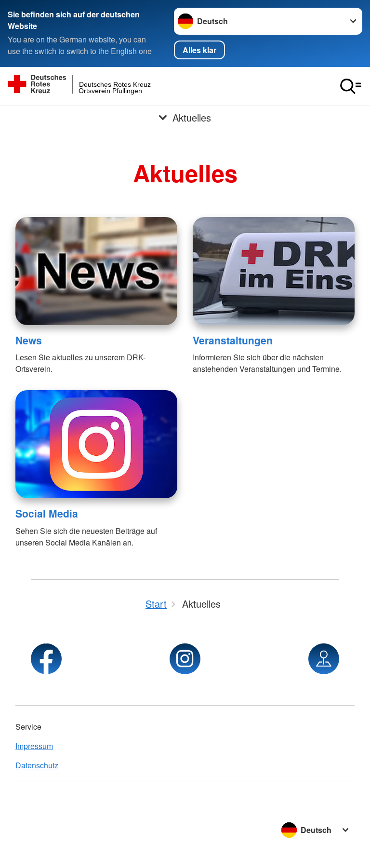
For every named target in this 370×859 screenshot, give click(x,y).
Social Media (46, 513)
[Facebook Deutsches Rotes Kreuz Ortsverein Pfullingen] (46, 658)
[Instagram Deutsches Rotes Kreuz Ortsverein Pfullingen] (185, 658)
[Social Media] (96, 444)
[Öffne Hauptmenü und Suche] (350, 86)
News (28, 340)
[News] (96, 271)
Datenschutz (36, 765)
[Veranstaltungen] (274, 271)
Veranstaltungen (233, 340)
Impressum (34, 745)
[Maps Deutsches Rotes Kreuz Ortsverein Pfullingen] (323, 658)
